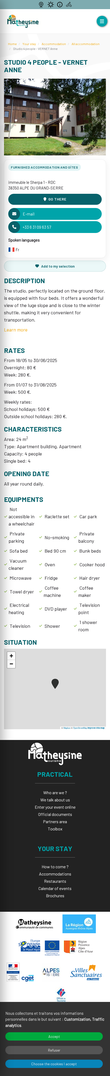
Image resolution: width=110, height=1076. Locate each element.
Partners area (55, 821)
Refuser (54, 1050)
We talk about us (55, 799)
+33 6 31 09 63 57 (37, 227)
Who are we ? (55, 792)
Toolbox (55, 828)
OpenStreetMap (80, 727)
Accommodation (54, 44)
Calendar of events (55, 888)
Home (12, 44)
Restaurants (55, 881)
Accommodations (55, 873)
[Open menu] (102, 21)
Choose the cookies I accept (54, 1064)
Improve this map (96, 728)
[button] (55, 684)
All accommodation (86, 44)
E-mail (28, 213)
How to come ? (55, 866)
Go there (57, 199)
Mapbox (67, 727)
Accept (54, 1036)
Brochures (55, 895)
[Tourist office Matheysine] (23, 21)
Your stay (29, 44)
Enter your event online (55, 806)
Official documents (55, 814)
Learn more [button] (16, 330)
